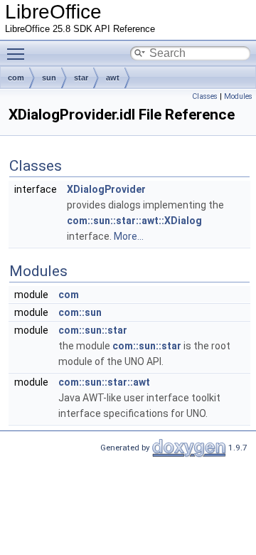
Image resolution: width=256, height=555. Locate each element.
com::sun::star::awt (104, 382)
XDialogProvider (106, 189)
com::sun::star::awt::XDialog (134, 220)
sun (49, 77)
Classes (205, 96)
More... (129, 236)
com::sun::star (92, 330)
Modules (238, 96)
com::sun (80, 312)
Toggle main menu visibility (18, 53)
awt (112, 77)
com (16, 77)
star (81, 77)
